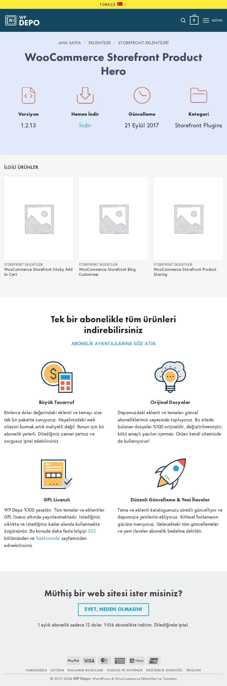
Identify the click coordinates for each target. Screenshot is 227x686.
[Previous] (4, 232)
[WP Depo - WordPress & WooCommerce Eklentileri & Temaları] (25, 20)
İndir (85, 125)
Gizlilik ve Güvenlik (125, 670)
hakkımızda (48, 538)
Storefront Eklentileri (143, 43)
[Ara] (183, 20)
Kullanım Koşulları (85, 670)
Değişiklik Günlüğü (164, 670)
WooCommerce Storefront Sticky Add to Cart (38, 272)
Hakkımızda (36, 670)
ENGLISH (194, 670)
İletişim (57, 670)
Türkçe (108, 4)
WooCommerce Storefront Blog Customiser (107, 272)
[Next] (222, 232)
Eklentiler (100, 43)
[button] (194, 20)
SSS (92, 531)
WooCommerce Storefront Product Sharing (185, 272)
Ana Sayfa (69, 43)
